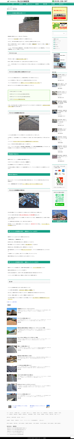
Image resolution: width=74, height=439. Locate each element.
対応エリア (23, 417)
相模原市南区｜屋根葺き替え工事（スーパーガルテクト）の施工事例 (62, 147)
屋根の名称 (8, 417)
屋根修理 (37, 4)
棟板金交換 (15, 414)
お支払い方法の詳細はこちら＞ (59, 187)
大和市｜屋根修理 (36, 423)
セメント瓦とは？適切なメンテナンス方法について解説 (28, 337)
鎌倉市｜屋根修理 (57, 423)
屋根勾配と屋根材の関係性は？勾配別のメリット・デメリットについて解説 (31, 327)
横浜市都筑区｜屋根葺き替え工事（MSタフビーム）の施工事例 (62, 156)
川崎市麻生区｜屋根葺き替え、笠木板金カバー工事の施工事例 (62, 111)
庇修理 (35, 414)
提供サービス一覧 (57, 40)
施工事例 (53, 4)
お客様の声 (17, 420)
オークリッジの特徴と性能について (24, 394)
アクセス (21, 420)
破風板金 (42, 414)
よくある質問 (23, 412)
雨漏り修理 (45, 4)
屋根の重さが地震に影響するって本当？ (25, 355)
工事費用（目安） (17, 412)
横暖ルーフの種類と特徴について (24, 346)
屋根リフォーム (29, 4)
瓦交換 (60, 412)
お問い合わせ (61, 4)
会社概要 (8, 420)
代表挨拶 (12, 420)
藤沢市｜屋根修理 (50, 423)
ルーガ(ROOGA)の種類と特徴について (25, 365)
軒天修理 (46, 414)
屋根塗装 (34, 412)
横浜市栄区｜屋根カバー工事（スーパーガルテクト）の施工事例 (62, 93)
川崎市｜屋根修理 (21, 423)
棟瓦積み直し (25, 414)
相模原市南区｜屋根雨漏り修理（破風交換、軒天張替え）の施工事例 (62, 102)
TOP (13, 4)
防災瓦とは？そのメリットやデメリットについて (26, 384)
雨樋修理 (20, 414)
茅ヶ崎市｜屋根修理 (43, 423)
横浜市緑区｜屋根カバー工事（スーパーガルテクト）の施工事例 (62, 76)
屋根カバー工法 (39, 412)
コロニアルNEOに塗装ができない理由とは (25, 374)
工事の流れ (21, 4)
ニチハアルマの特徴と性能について (24, 318)
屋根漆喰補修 (30, 414)
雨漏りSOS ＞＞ (60, 18)
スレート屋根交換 (9, 414)
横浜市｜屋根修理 (9, 423)
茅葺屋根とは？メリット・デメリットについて (26, 308)
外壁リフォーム (57, 48)
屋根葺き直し (51, 412)
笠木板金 (38, 414)
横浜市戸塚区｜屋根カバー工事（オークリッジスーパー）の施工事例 (62, 121)
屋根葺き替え (45, 412)
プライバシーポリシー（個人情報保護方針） (31, 420)
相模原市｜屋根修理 (29, 423)
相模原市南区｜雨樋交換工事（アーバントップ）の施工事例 (62, 138)
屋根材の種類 (15, 301)
